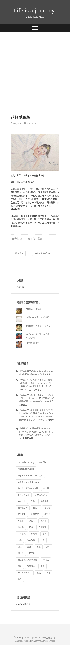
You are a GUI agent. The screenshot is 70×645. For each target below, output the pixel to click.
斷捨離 (21, 527)
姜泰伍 (47, 508)
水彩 (33, 238)
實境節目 (22, 514)
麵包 (20, 579)
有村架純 (22, 534)
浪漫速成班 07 (32, 343)
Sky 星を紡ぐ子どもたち (28, 482)
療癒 (39, 547)
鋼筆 (20, 566)
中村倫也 (22, 501)
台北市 (36, 508)
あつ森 (46, 488)
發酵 (48, 547)
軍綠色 (18, 253)
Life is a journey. (35, 10)
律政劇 (47, 514)
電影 (39, 238)
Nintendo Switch (26, 469)
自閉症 (32, 553)
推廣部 (21, 521)
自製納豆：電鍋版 (34, 309)
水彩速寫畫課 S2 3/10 (45, 253)
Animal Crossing (26, 462)
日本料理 (42, 527)
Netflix (42, 462)
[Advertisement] (35, 68)
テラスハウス (41, 495)
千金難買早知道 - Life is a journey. (37, 371)
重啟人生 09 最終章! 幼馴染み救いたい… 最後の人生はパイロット (36, 434)
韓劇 (39, 572)
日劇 (31, 527)
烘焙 (42, 540)
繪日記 (21, 553)
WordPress (49, 641)
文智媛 (32, 521)
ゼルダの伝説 (23, 495)
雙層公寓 (31, 566)
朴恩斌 (34, 534)
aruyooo (17, 123)
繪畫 (22, 238)
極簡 (44, 534)
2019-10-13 (32, 123)
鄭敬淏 (46, 559)
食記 (48, 572)
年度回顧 (35, 514)
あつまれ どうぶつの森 (28, 488)
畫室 (29, 547)
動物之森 (44, 501)
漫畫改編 (31, 540)
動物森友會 (23, 508)
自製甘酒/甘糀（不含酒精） (38, 317)
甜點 (20, 547)
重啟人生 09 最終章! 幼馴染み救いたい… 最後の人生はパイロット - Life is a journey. (36, 413)
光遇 (33, 501)
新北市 (43, 521)
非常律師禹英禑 (24, 572)
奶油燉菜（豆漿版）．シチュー (39, 326)
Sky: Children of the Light (30, 475)
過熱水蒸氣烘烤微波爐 (27, 559)
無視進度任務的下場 (32, 374)
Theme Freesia (22, 641)
